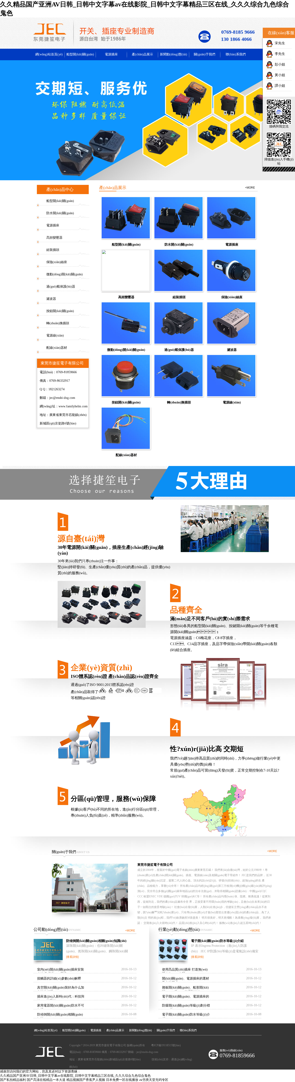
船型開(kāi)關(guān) (80, 54)
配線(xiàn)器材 (56, 347)
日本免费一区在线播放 (122, 1080)
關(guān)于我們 (204, 54)
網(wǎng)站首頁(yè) (49, 54)
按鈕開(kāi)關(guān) (60, 311)
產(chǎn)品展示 (142, 54)
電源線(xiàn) (55, 335)
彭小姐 (279, 64)
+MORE (250, 187)
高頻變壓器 (54, 237)
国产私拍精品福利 (13, 1080)
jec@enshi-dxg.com (62, 398)
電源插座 (111, 54)
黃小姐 (279, 75)
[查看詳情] (72, 957)
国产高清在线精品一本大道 (46, 1080)
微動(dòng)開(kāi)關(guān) (64, 274)
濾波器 (51, 299)
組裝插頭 (52, 250)
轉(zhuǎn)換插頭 (57, 323)
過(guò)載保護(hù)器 (60, 286)
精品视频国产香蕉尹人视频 (85, 1080)
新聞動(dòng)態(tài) (173, 54)
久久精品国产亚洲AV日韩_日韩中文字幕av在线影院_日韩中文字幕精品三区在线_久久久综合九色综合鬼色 (75, 1075)
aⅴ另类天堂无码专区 (153, 1080)
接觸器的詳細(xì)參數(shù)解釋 (59, 978)
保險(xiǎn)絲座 (56, 262)
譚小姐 (279, 85)
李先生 (279, 54)
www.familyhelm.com (73, 406)
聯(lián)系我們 (236, 54)
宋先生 (279, 43)
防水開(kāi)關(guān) (60, 213)
